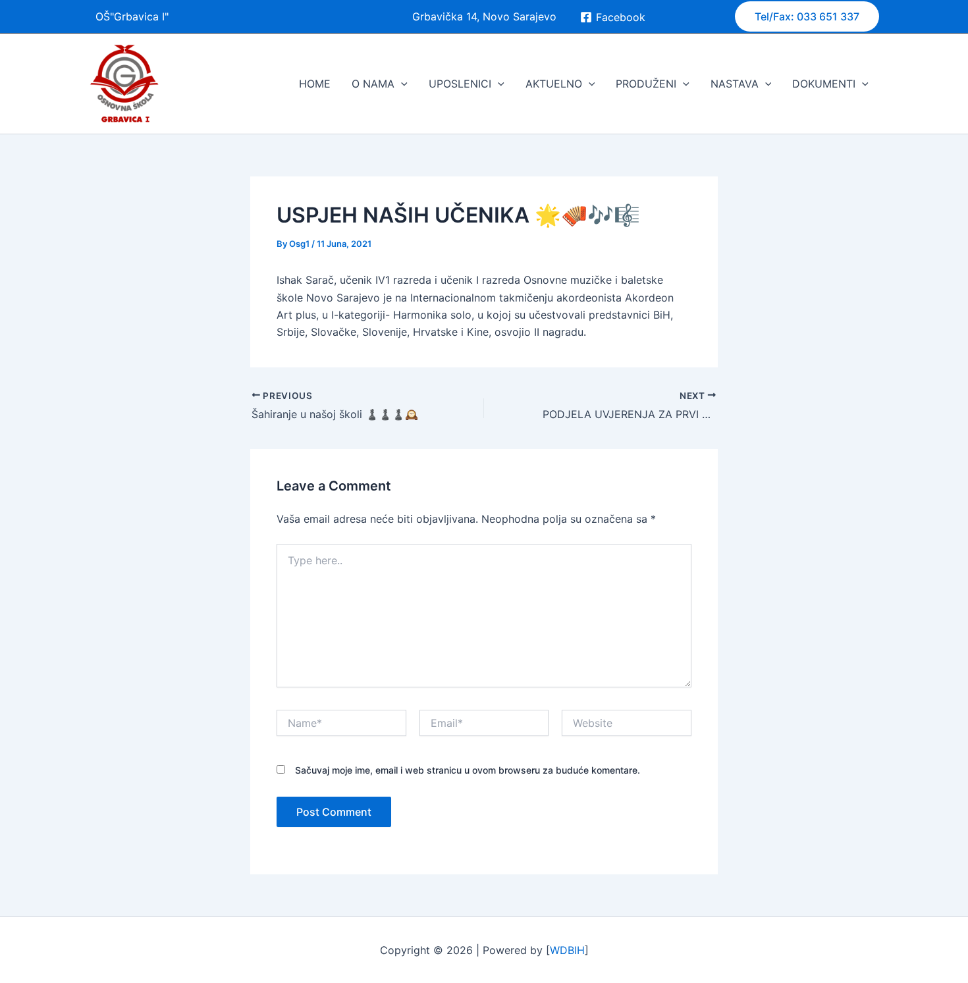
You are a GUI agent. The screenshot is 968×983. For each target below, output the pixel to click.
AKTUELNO (553, 83)
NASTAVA (735, 83)
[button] (807, 16)
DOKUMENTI (823, 83)
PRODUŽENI (646, 83)
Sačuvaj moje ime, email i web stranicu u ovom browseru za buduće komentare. (467, 770)
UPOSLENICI (460, 83)
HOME (315, 83)
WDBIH (567, 950)
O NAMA (373, 83)
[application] (401, 83)
